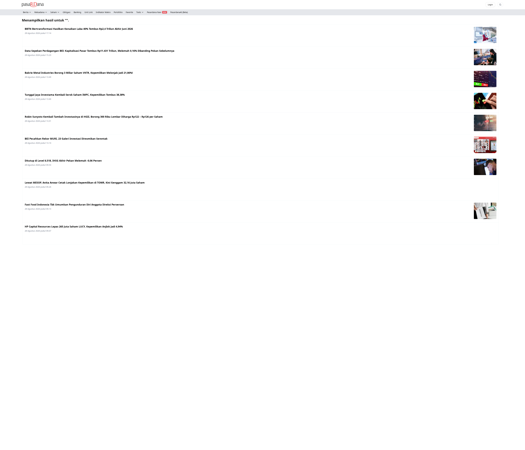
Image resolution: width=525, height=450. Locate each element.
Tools (138, 12)
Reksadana (39, 12)
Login (490, 4)
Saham (53, 12)
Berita (25, 12)
